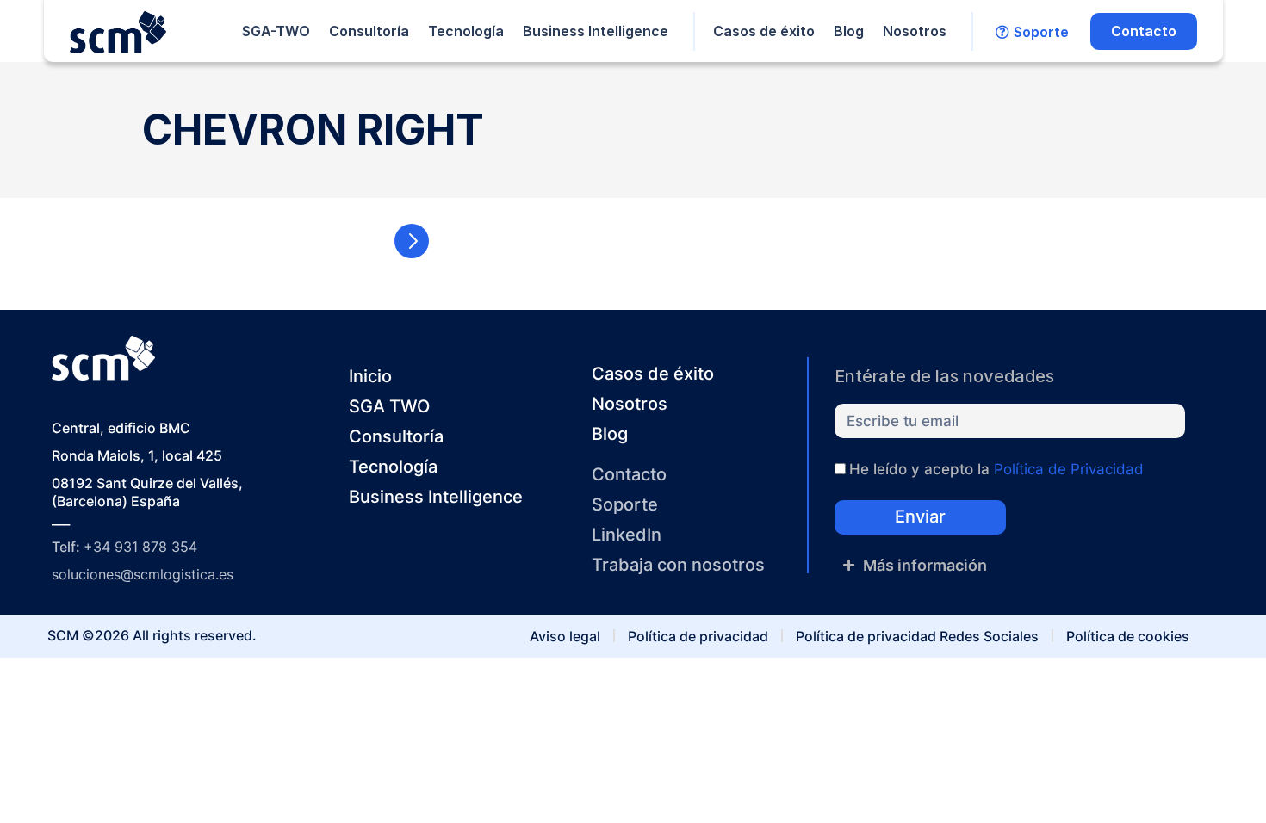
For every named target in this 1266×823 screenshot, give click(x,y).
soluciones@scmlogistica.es (142, 574)
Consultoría (369, 31)
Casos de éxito (764, 31)
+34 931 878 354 (140, 546)
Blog (849, 31)
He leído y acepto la (996, 469)
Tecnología (466, 31)
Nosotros (914, 31)
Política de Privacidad (1069, 469)
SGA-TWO (276, 31)
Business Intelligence (595, 31)
